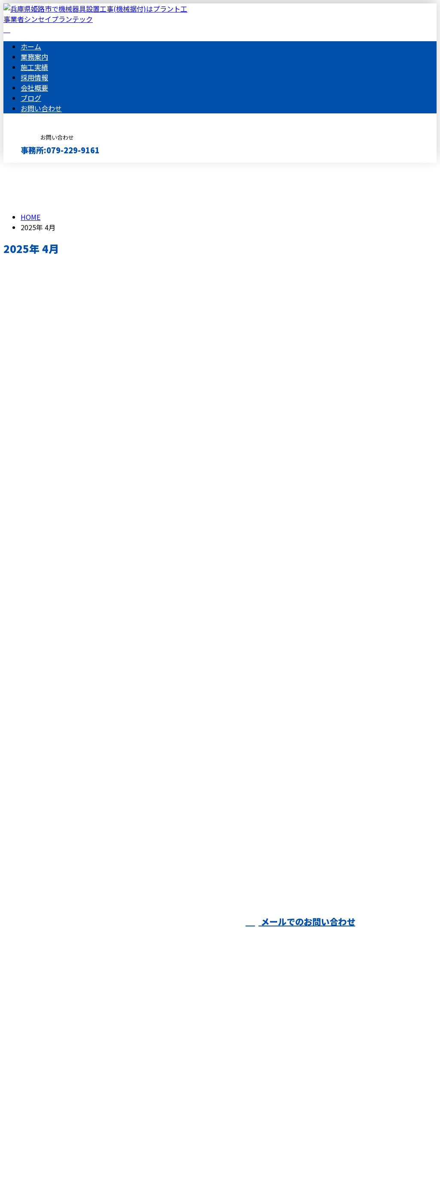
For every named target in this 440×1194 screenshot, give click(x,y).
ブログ (31, 98)
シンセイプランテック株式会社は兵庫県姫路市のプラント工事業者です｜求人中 (127, 1165)
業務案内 (34, 57)
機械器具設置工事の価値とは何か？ (68, 289)
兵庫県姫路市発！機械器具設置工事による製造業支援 (101, 639)
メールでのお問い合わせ (307, 921)
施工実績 (34, 67)
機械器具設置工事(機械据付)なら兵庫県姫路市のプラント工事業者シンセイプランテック (157, 1068)
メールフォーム (33, 168)
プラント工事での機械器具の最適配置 (72, 804)
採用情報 (34, 77)
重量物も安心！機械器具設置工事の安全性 (81, 722)
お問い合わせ (41, 108)
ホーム (31, 46)
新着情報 (51, 603)
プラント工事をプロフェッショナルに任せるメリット (101, 556)
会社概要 (34, 87)
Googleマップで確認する (45, 1113)
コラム (48, 335)
